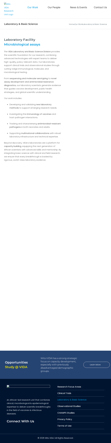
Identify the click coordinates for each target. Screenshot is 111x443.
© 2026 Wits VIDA (46, 438)
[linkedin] (20, 427)
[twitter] (14, 427)
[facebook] (9, 427)
